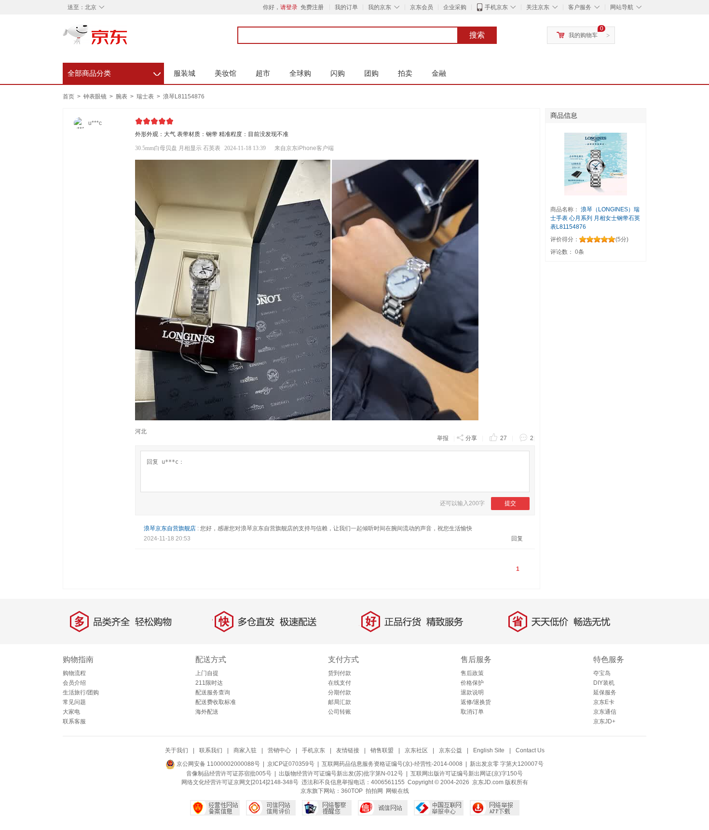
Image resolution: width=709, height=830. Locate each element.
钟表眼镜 (95, 96)
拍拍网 (374, 791)
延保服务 (604, 692)
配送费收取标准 (215, 702)
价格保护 (472, 682)
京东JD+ (604, 721)
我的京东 (379, 7)
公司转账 (339, 711)
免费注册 (312, 7)
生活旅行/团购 (81, 692)
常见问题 (74, 702)
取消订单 (472, 711)
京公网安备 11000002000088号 (217, 764)
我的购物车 (583, 35)
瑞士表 (145, 96)
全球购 (300, 73)
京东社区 (416, 750)
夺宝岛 (602, 673)
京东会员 (421, 7)
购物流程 (74, 673)
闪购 (337, 73)
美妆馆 (225, 73)
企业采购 (454, 7)
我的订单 (346, 7)
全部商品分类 (114, 72)
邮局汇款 (339, 702)
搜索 (477, 35)
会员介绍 (74, 682)
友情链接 (347, 750)
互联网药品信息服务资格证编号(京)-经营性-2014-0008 (392, 764)
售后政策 (472, 673)
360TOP (352, 791)
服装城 (184, 73)
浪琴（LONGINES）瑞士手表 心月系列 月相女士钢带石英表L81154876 (595, 218)
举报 (443, 438)
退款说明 (472, 692)
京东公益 (450, 750)
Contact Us (530, 750)
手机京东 (496, 7)
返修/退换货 (476, 702)
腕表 (122, 96)
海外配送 (206, 711)
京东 (128, 38)
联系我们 (210, 750)
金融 (439, 73)
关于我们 (176, 750)
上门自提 (206, 673)
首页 (68, 96)
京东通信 (604, 711)
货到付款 (339, 673)
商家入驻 (245, 750)
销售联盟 (382, 750)
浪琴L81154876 (184, 96)
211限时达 (209, 682)
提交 (510, 503)
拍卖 (405, 73)
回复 (517, 538)
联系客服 (74, 721)
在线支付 (339, 682)
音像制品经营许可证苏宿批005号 (229, 773)
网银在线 (397, 791)
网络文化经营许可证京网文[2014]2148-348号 (240, 782)
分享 (471, 438)
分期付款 (339, 692)
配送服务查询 (212, 692)
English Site (488, 750)
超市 (263, 73)
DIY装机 (603, 682)
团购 (371, 73)
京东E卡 (603, 702)
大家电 (71, 711)
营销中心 (279, 750)
